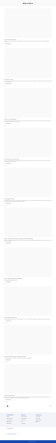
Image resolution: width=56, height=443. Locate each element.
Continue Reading (8, 43)
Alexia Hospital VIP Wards (9, 198)
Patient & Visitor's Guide (10, 418)
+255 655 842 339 (38, 416)
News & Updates (40, 3)
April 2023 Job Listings (8, 79)
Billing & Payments (9, 421)
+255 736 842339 (38, 418)
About (31, 3)
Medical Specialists (9, 423)
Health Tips (35, 3)
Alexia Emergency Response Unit (10, 317)
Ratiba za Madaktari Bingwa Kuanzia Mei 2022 (13, 278)
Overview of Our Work (24, 416)
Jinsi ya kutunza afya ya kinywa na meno (12, 159)
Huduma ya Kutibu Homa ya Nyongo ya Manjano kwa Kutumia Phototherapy (18, 238)
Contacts (46, 3)
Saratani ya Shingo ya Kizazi (9, 395)
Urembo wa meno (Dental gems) (10, 119)
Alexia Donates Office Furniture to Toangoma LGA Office (15, 356)
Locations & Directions (24, 418)
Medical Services (26, 3)
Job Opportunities (23, 423)
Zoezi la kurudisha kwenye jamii (10, 39)
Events (22, 421)
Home (22, 3)
